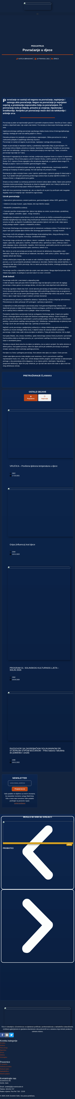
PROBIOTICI (8, 848)
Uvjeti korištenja (19, 803)
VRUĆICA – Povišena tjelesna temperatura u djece (33, 466)
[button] (37, 13)
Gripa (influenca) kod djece (22, 544)
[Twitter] (11, 1035)
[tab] (31, 397)
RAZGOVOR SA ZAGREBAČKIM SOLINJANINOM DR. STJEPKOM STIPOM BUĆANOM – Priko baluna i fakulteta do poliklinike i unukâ (37, 750)
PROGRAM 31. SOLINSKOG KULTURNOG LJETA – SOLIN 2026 (34, 669)
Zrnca (56, 59)
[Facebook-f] (2, 1035)
